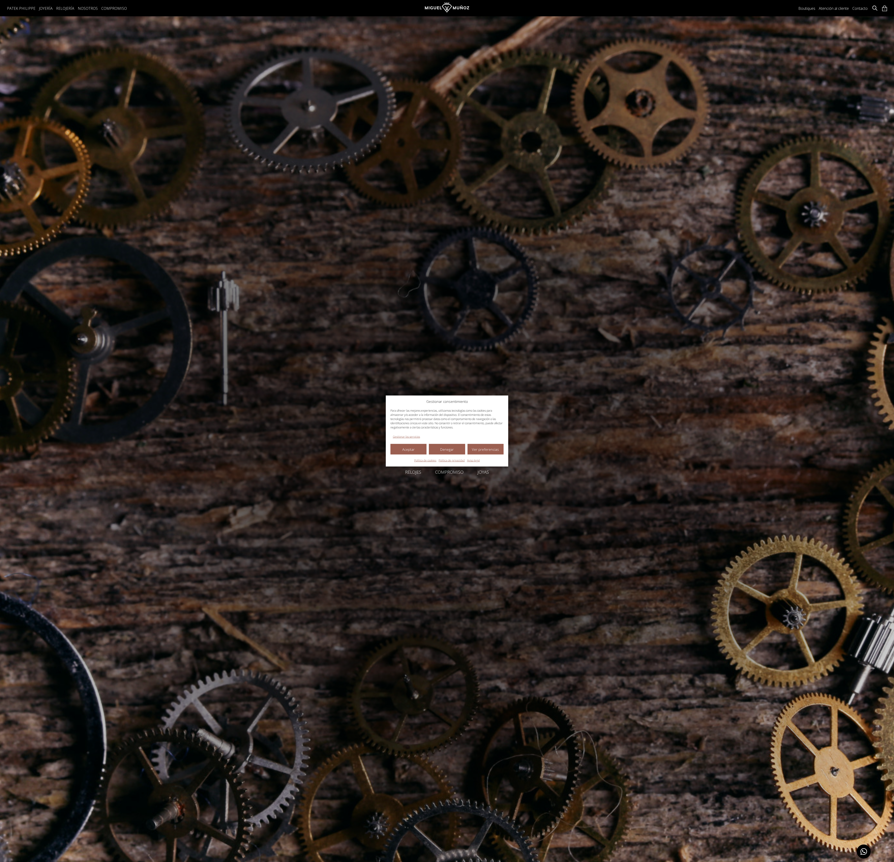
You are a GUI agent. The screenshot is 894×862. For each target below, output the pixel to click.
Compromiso (114, 8)
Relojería (65, 8)
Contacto (860, 8)
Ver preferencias (485, 449)
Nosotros (88, 8)
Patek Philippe (21, 8)
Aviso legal (473, 460)
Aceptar (408, 449)
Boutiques (806, 8)
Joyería (46, 8)
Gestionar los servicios (406, 437)
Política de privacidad (452, 460)
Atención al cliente (834, 8)
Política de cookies (425, 460)
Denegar (447, 449)
